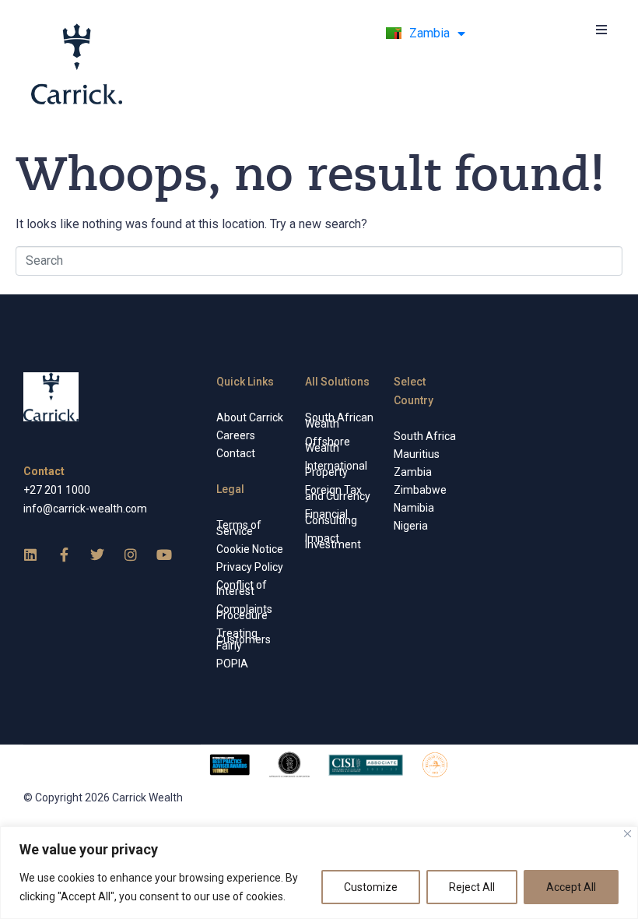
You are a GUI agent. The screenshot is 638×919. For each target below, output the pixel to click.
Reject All (472, 887)
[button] (601, 29)
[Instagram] (131, 555)
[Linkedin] (30, 555)
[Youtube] (164, 555)
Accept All (571, 887)
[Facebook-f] (64, 555)
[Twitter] (97, 555)
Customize (371, 887)
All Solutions (337, 381)
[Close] (627, 833)
